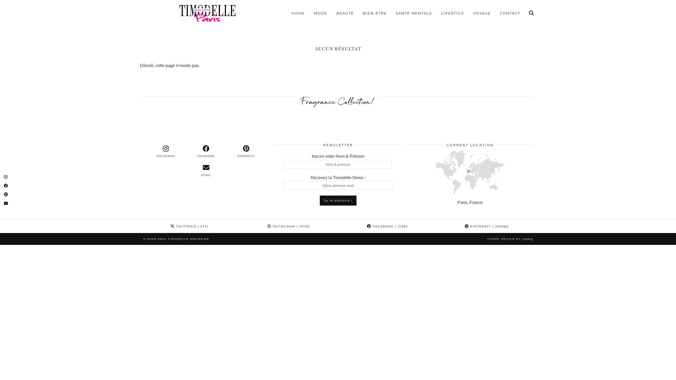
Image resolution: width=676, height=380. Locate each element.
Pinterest (489, 226)
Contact (510, 13)
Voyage (482, 13)
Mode (320, 13)
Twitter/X (191, 226)
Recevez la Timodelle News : (338, 177)
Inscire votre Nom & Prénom (338, 156)
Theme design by (510, 239)
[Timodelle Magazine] (207, 13)
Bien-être (375, 13)
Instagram (290, 226)
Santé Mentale (414, 13)
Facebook (389, 226)
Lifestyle (452, 13)
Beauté (345, 13)
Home (298, 13)
